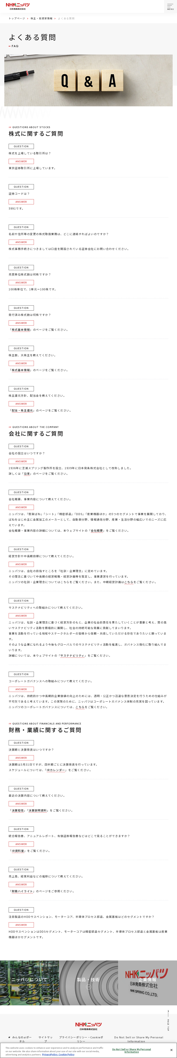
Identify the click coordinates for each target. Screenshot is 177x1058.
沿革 (27, 473)
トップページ (17, 18)
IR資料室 (18, 851)
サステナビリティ (72, 655)
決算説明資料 (38, 810)
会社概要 (97, 530)
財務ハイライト (22, 891)
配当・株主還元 (22, 410)
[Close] (171, 1050)
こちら (128, 582)
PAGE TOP (168, 1025)
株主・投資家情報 (42, 18)
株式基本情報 (21, 329)
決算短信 (18, 810)
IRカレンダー (56, 770)
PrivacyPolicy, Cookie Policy (58, 1054)
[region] (88, 1050)
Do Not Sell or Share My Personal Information (131, 1051)
